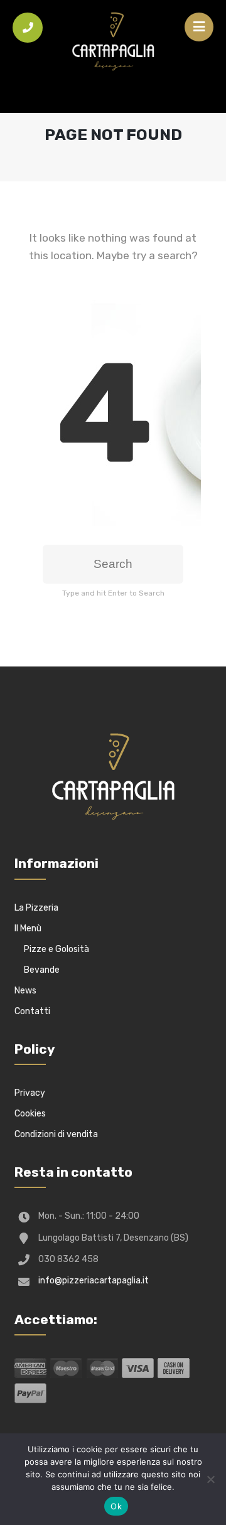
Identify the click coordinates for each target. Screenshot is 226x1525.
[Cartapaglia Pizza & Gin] (113, 43)
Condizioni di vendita (56, 1134)
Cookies (30, 1113)
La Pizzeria (36, 907)
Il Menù (27, 928)
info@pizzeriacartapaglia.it (93, 1280)
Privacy (29, 1093)
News (25, 990)
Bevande (42, 970)
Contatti (32, 1011)
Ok (116, 1506)
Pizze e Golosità (56, 949)
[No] (210, 1479)
